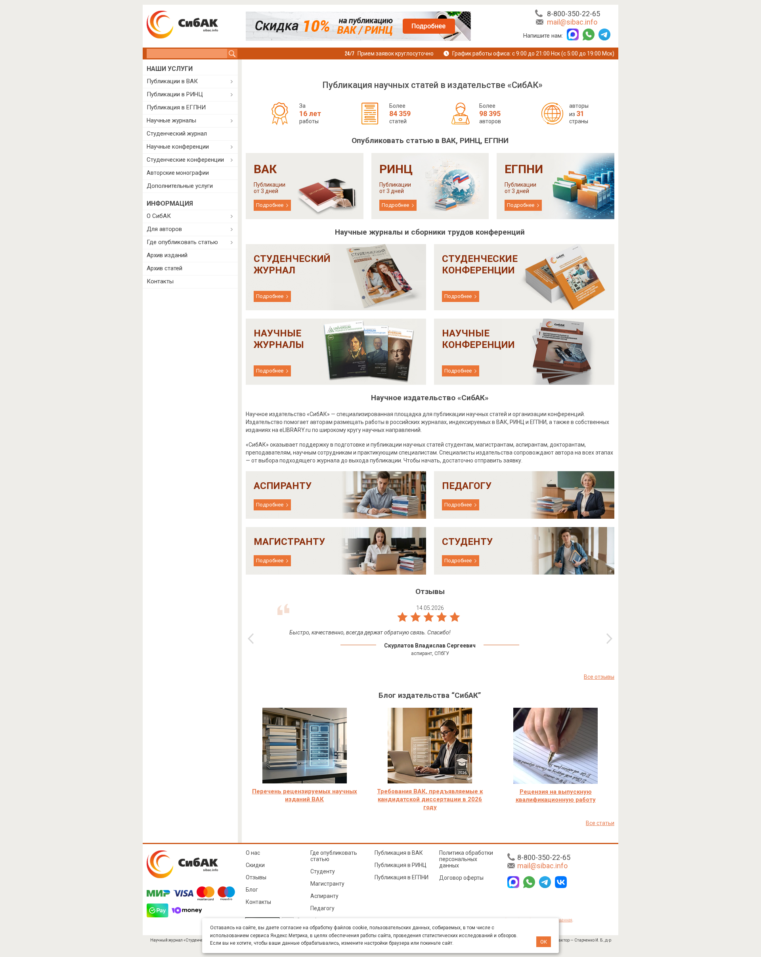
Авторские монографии (178, 173)
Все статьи (600, 823)
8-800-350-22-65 (573, 14)
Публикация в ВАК (399, 853)
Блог (252, 889)
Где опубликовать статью (182, 242)
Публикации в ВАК (172, 81)
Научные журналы (171, 120)
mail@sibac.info (572, 22)
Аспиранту (324, 896)
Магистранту (327, 884)
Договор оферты (461, 878)
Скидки (255, 865)
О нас (253, 853)
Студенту (322, 871)
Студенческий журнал (177, 133)
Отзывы (256, 877)
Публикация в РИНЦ (400, 865)
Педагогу (322, 908)
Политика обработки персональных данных (466, 859)
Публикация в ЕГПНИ (176, 107)
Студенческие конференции (185, 159)
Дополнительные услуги (180, 185)
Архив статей (164, 268)
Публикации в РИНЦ (175, 94)
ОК (543, 942)
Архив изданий (167, 255)
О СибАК (159, 216)
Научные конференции (178, 146)
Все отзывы (599, 677)
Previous (251, 638)
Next (609, 638)
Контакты (160, 281)
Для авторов (164, 229)
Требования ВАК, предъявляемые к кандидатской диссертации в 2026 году (430, 799)
